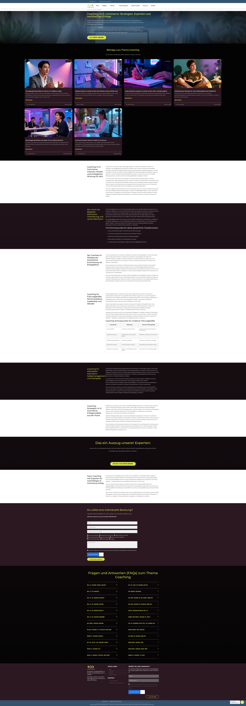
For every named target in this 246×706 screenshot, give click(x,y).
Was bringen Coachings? (134, 591)
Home (97, 5)
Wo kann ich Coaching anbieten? (137, 636)
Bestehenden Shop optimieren (106, 535)
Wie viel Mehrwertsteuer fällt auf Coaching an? (141, 623)
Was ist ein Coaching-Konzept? (95, 610)
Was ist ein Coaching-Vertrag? (95, 604)
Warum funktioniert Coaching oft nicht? (139, 617)
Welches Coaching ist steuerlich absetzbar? (99, 630)
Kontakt (153, 5)
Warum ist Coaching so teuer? (136, 655)
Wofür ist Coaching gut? (93, 649)
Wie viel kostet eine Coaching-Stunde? (97, 642)
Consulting (93, 9)
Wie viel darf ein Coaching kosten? (138, 585)
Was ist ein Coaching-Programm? (96, 617)
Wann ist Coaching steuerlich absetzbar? (98, 655)
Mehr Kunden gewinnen (93, 537)
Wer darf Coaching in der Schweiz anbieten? (140, 598)
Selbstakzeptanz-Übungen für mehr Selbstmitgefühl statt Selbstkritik (195, 91)
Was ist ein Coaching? (93, 591)
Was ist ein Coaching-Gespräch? (95, 598)
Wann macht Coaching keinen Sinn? (138, 649)
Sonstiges (112, 539)
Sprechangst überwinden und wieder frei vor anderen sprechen (44, 140)
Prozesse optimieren (104, 537)
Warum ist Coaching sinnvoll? (95, 636)
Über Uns (145, 5)
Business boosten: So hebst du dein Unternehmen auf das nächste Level (96, 91)
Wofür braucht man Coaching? (136, 630)
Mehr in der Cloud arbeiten (94, 539)
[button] (102, 586)
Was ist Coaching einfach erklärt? (96, 585)
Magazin (104, 5)
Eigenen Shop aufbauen (93, 535)
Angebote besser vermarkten (121, 535)
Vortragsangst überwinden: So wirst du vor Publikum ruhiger (44, 91)
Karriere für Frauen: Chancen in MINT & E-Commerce (90, 140)
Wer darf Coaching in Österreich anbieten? (140, 604)
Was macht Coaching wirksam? (95, 623)
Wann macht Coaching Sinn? (136, 642)
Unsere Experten (123, 5)
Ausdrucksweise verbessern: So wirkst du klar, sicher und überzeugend (146, 91)
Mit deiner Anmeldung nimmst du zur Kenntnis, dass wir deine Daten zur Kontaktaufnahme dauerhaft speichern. (112, 550)
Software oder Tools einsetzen (117, 537)
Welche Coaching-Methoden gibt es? (138, 610)
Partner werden (135, 5)
